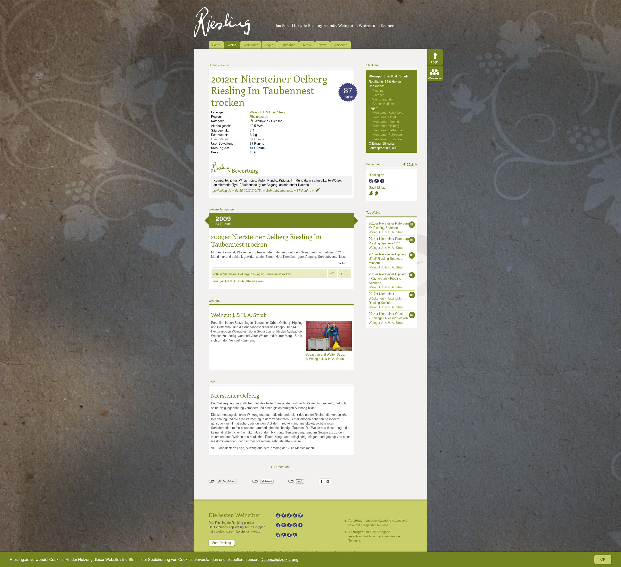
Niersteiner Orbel (384, 117)
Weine (232, 45)
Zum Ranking (221, 543)
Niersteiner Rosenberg (387, 112)
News (322, 45)
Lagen (269, 45)
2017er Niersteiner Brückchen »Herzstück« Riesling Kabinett (385, 298)
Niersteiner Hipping (385, 121)
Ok (602, 559)
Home (216, 45)
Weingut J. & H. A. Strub (267, 112)
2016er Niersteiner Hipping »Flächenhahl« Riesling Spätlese (387, 278)
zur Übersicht (280, 467)
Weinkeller (435, 78)
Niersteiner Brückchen (387, 139)
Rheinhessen (259, 116)
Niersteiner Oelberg (235, 395)
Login (435, 62)
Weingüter (251, 45)
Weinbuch (340, 45)
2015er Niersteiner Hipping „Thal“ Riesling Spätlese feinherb (387, 258)
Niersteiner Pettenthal (387, 130)
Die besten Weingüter (235, 514)
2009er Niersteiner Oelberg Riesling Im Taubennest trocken (252, 274)
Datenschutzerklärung (279, 559)
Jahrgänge (288, 45)
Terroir (306, 45)
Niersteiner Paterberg (387, 134)
